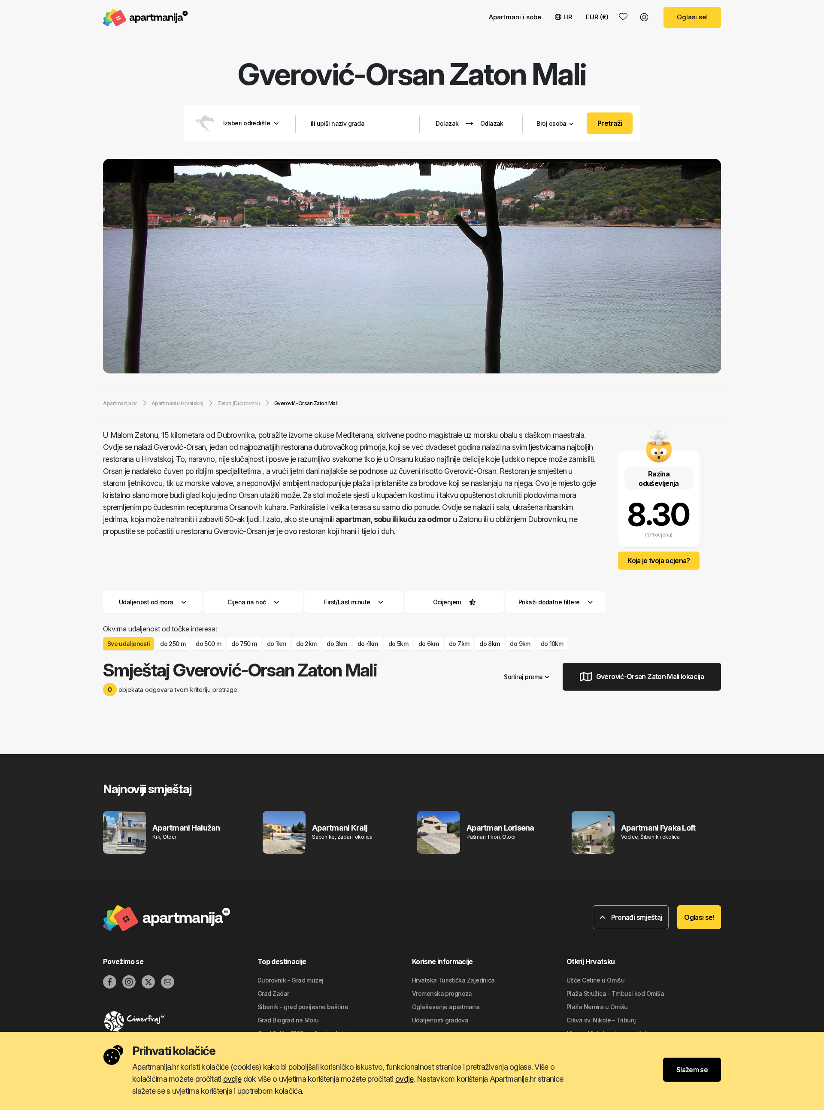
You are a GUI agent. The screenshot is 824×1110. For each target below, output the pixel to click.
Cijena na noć (246, 602)
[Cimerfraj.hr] (180, 1021)
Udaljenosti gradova (440, 1020)
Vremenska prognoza (442, 993)
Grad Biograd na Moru (288, 1020)
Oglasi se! (692, 17)
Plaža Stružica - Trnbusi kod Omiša (615, 993)
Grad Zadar (273, 993)
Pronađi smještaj (635, 917)
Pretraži (609, 123)
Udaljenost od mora (146, 602)
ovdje (232, 1078)
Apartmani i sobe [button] (515, 17)
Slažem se (692, 1069)
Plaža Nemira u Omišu (597, 1006)
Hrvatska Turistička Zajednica (453, 980)
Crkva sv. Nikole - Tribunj (601, 1020)
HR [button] (567, 17)
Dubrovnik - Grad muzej (291, 980)
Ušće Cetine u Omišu (595, 980)
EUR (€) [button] (597, 17)
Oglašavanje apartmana (445, 1006)
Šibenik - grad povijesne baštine (303, 1006)
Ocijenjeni (447, 602)
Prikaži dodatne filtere (550, 602)
